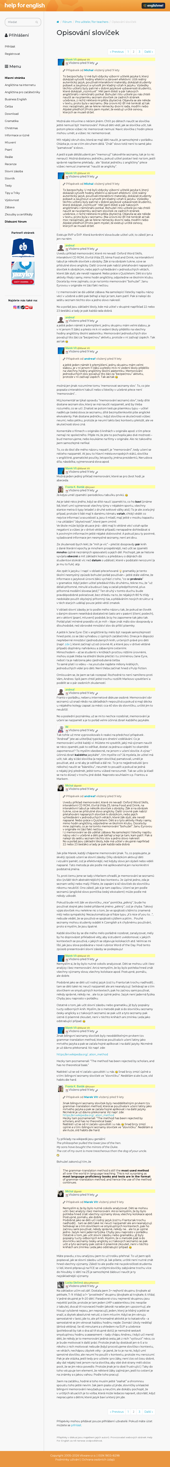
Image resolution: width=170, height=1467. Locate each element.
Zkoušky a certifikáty (19, 214)
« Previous (117, 51)
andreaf (69, 245)
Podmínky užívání (67, 1459)
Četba (9, 106)
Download (12, 113)
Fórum (67, 21)
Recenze (11, 164)
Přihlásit (10, 46)
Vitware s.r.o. (88, 1455)
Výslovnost (12, 200)
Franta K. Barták (80, 487)
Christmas (11, 128)
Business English (16, 99)
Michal (88, 70)
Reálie (9, 157)
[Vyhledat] (37, 22)
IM (66, 727)
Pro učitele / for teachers (91, 21)
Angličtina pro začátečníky (22, 92)
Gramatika (11, 121)
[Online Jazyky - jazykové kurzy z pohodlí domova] (23, 273)
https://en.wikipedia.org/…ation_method (82, 1054)
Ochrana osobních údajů (98, 1459)
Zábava (9, 207)
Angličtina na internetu (20, 85)
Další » (148, 51)
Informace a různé (17, 135)
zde (67, 644)
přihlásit (76, 1425)
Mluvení (10, 142)
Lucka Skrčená (82, 1282)
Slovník (10, 178)
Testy (8, 185)
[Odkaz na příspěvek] (64, 70)
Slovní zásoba (14, 171)
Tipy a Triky (12, 193)
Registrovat (12, 53)
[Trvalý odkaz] (96, 62)
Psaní (8, 149)
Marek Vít (77, 59)
